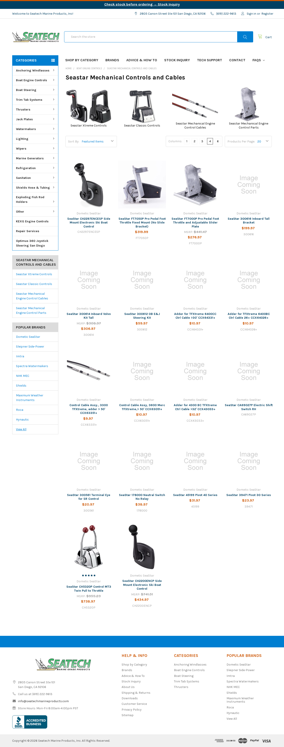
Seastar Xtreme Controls (34, 274)
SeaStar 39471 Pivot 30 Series (248, 495)
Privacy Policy (132, 709)
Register (267, 14)
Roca (19, 410)
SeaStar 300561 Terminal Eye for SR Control (88, 497)
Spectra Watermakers (32, 366)
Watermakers (26, 129)
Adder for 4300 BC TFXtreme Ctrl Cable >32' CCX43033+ (195, 407)
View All (21, 429)
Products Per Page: (241, 141)
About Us (128, 687)
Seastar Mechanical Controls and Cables (132, 68)
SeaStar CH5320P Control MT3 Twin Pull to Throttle (88, 589)
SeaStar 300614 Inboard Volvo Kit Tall (89, 316)
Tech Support (209, 60)
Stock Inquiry (177, 60)
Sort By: (73, 141)
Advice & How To (141, 60)
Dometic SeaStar (28, 337)
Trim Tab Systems (29, 100)
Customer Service (134, 704)
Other (20, 211)
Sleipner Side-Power (30, 346)
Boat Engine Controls (31, 80)
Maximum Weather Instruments (29, 397)
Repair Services (27, 231)
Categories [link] (26, 60)
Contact (237, 60)
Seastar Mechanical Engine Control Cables (32, 296)
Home (68, 68)
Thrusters (23, 109)
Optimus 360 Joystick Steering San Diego (32, 243)
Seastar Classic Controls (34, 284)
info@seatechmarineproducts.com (43, 701)
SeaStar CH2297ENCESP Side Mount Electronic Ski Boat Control (88, 222)
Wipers (21, 148)
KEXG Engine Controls (32, 221)
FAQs (257, 60)
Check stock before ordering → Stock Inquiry (142, 4)
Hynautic (22, 419)
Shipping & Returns (136, 693)
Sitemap (128, 715)
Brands (112, 60)
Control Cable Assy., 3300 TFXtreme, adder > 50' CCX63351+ (88, 409)
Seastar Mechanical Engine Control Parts (31, 310)
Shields (21, 385)
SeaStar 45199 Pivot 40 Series (195, 495)
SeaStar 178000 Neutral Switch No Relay (142, 497)
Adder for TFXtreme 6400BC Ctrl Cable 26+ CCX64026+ (249, 316)
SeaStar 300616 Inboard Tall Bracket (249, 221)
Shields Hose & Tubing (33, 188)
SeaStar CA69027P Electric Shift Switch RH (249, 407)
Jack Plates (24, 119)
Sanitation (23, 178)
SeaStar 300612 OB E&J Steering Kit (142, 316)
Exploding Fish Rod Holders (30, 199)
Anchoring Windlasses (32, 70)
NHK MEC (22, 376)
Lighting (22, 139)
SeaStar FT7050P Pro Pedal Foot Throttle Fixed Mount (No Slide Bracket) (142, 222)
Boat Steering (26, 90)
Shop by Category (81, 60)
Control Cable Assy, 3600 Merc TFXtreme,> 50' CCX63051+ (142, 407)
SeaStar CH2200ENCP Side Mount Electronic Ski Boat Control (142, 585)
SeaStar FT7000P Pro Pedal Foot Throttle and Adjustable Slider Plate (195, 222)
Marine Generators (30, 158)
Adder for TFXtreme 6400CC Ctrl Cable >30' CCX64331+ (195, 316)
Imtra (20, 356)
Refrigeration (26, 168)
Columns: (175, 141)
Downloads (130, 698)
